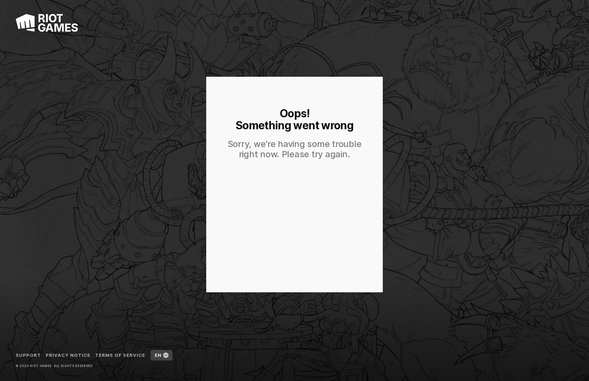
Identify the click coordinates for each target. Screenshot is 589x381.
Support (28, 355)
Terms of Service (120, 355)
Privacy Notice (68, 355)
